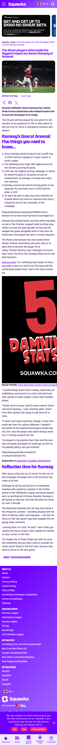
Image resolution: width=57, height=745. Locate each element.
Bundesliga (8, 630)
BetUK (5, 679)
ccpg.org (10, 34)
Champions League (12, 617)
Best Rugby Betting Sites (15, 661)
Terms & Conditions (12, 598)
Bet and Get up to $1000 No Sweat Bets (24, 23)
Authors (6, 577)
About (5, 573)
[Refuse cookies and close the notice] (54, 723)
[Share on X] (16, 103)
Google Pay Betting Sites (14, 652)
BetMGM (6, 675)
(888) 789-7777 (34, 32)
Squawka (5, 42)
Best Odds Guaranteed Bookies (18, 657)
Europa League (9, 621)
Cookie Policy (9, 585)
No (24, 729)
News (13, 42)
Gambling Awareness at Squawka (19, 594)
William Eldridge (10, 96)
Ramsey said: (9, 262)
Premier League (10, 612)
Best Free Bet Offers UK (14, 648)
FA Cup (5, 625)
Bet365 (5, 671)
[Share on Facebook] (10, 103)
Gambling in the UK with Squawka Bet (21, 644)
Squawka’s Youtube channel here (33, 460)
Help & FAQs (8, 590)
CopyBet (6, 683)
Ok (14, 729)
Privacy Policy (9, 581)
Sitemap (6, 603)
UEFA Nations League (13, 634)
